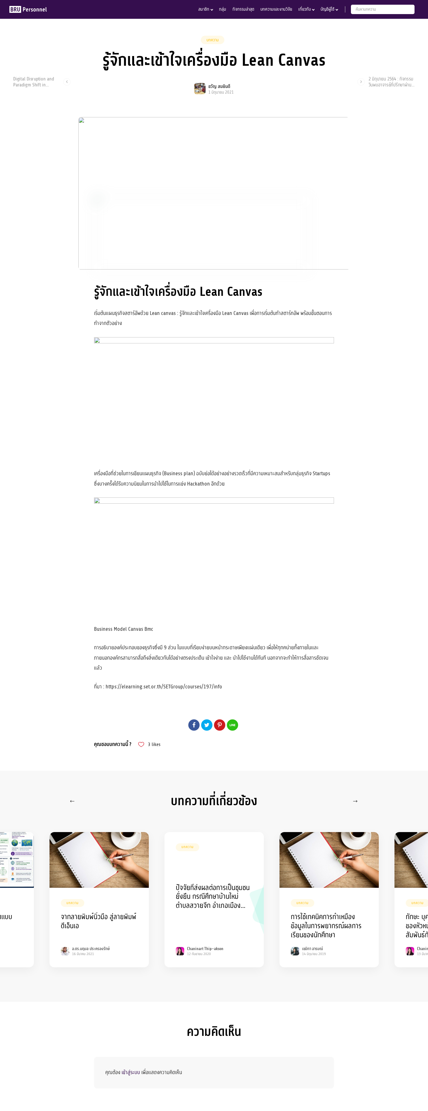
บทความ (212, 40)
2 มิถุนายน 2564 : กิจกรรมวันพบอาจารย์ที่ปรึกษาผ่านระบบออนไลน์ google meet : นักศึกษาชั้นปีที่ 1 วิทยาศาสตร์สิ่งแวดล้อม (390, 81)
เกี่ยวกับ (304, 9)
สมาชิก (203, 9)
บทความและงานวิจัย (276, 9)
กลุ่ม (222, 9)
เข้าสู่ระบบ (131, 1072)
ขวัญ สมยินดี (219, 86)
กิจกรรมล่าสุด (243, 9)
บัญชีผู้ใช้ (327, 9)
